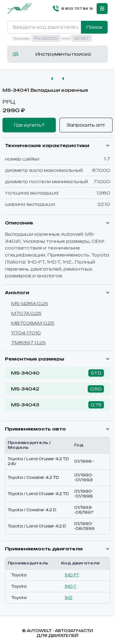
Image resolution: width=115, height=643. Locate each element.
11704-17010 (26, 332)
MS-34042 (25, 388)
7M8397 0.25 (28, 342)
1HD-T (70, 586)
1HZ (68, 597)
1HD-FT (72, 575)
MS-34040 (25, 372)
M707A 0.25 (26, 313)
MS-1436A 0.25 (29, 303)
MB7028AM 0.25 (32, 323)
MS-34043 (25, 404)
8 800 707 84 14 (77, 8)
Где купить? (29, 124)
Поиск (94, 27)
